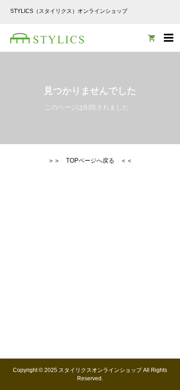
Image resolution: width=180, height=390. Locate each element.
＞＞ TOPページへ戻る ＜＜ (90, 160)
